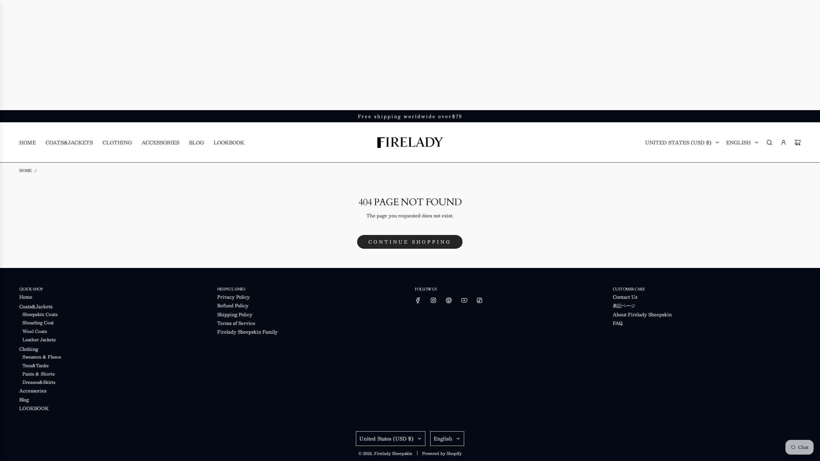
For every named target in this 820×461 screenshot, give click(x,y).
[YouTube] (464, 300)
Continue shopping (409, 242)
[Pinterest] (449, 300)
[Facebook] (418, 300)
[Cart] (798, 142)
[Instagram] (433, 300)
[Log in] (783, 142)
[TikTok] (479, 300)
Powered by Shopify (442, 453)
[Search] (769, 142)
